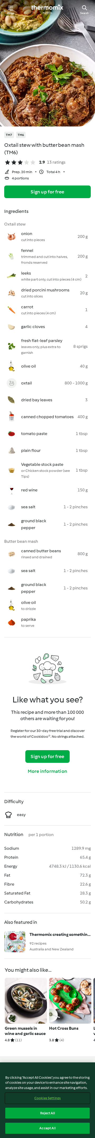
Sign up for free (47, 192)
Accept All (47, 1128)
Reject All (47, 1113)
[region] (47, 1100)
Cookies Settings (47, 1098)
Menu (10, 13)
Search (84, 13)
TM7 (9, 135)
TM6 (21, 135)
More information (47, 771)
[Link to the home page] (47, 9)
